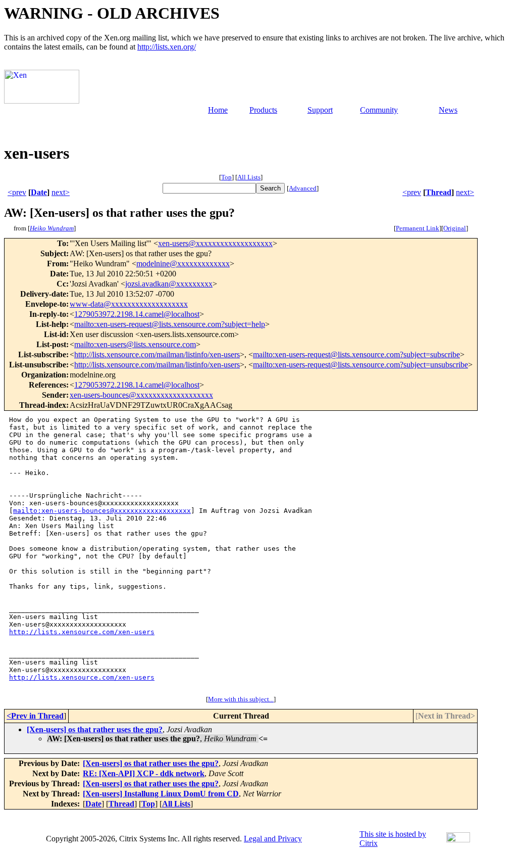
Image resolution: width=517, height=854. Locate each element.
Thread (438, 192)
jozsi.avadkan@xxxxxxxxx (169, 283)
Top (226, 177)
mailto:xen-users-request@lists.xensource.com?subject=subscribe (356, 354)
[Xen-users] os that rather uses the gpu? (95, 729)
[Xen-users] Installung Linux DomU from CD (161, 793)
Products (263, 110)
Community (379, 110)
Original (454, 228)
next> (60, 192)
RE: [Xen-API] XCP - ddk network (143, 773)
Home (218, 110)
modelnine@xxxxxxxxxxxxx (183, 263)
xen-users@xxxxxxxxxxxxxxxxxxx (215, 243)
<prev (17, 192)
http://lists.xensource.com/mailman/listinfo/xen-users (157, 354)
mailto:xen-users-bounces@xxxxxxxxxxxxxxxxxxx (102, 510)
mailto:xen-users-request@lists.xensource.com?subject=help (169, 324)
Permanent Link (417, 228)
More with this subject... (241, 699)
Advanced (303, 188)
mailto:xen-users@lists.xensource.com (135, 344)
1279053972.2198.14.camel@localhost (136, 314)
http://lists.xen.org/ (166, 46)
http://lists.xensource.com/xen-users (81, 632)
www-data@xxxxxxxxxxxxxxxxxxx (129, 304)
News (448, 110)
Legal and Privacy (273, 838)
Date (39, 192)
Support (320, 110)
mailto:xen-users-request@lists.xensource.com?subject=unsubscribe (360, 364)
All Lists (249, 177)
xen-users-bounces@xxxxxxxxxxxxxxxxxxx (141, 395)
